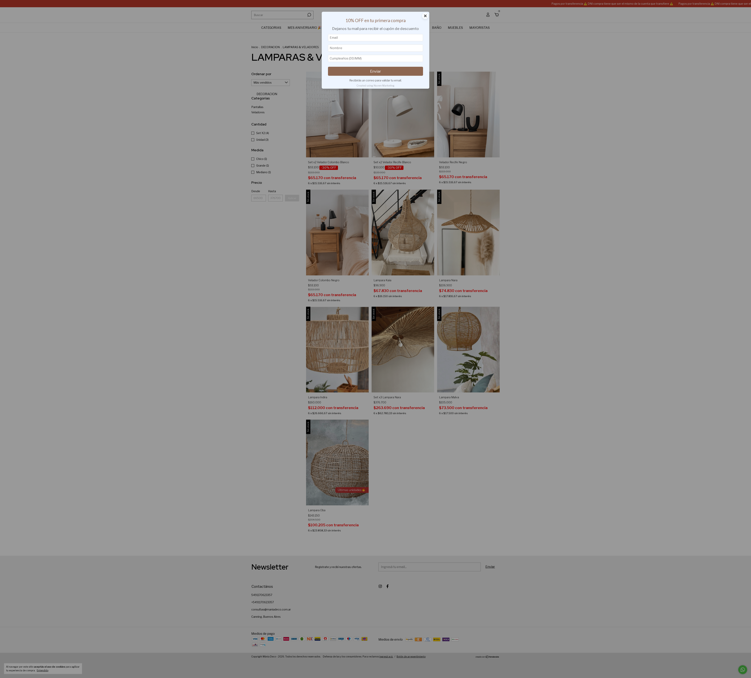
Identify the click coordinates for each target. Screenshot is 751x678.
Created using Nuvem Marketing (375, 85)
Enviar (375, 71)
